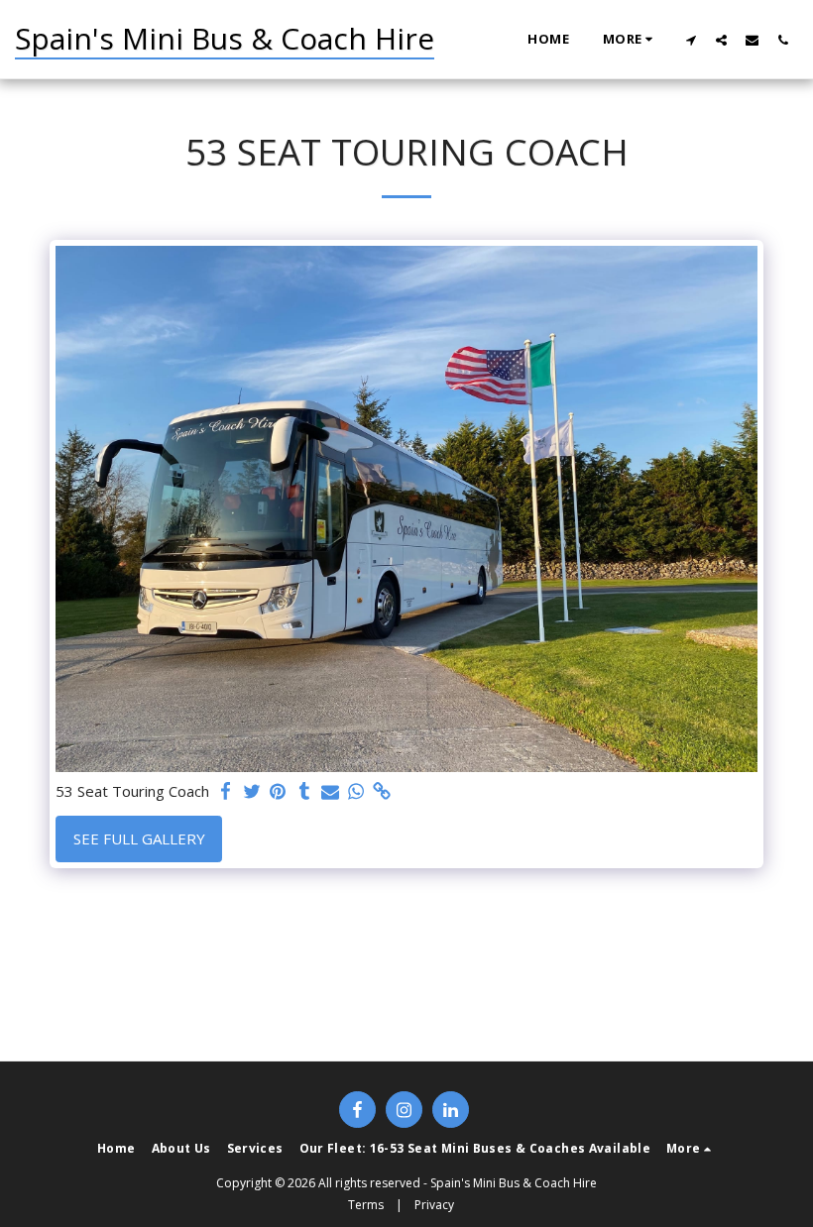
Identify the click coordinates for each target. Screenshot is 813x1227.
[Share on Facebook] (226, 791)
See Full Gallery (139, 838)
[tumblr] (303, 791)
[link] (382, 791)
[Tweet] (252, 791)
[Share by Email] (330, 791)
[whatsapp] (356, 791)
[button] (690, 40)
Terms (366, 1204)
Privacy (434, 1204)
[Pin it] (278, 791)
